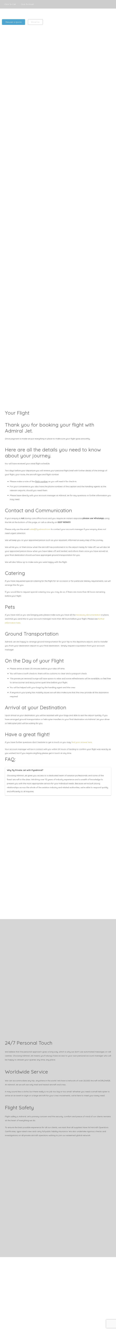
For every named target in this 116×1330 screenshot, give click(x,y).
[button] (113, 13)
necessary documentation (88, 615)
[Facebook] (99, 4)
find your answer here (81, 742)
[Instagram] (112, 4)
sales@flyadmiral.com (39, 529)
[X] (106, 4)
